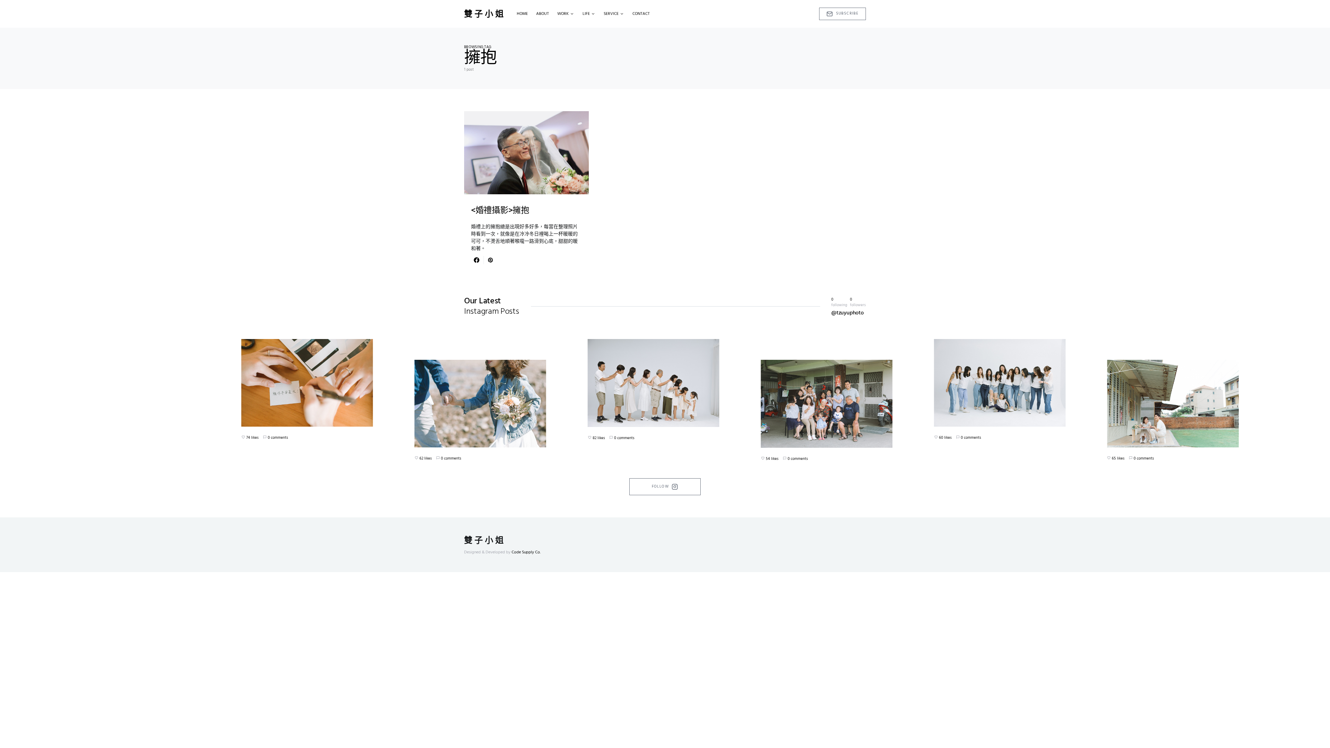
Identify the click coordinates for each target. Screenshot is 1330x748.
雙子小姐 (485, 13)
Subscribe (847, 13)
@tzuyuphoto (847, 313)
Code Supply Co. (526, 552)
